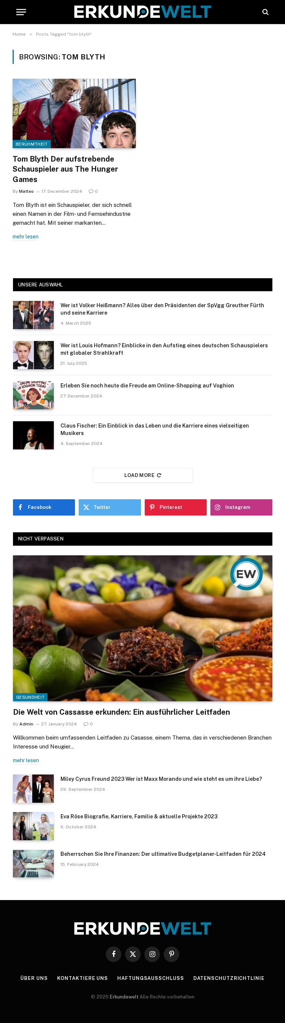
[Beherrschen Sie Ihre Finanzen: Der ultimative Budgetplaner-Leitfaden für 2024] (33, 864)
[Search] (265, 12)
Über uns (34, 978)
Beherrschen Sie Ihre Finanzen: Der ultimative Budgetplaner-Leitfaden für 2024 (163, 854)
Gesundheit (30, 697)
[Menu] (21, 12)
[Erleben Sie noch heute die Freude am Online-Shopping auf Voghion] (33, 395)
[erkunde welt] (142, 12)
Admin (26, 724)
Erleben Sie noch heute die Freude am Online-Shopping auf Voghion (147, 386)
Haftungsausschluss (150, 978)
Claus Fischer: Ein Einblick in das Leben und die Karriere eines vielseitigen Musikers (154, 429)
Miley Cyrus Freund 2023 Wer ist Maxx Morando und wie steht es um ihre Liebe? (161, 779)
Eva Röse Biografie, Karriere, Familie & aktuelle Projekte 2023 (138, 816)
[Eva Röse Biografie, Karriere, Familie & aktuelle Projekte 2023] (33, 826)
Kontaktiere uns (82, 978)
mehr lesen (26, 237)
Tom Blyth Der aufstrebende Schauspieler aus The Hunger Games (65, 169)
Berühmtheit (32, 144)
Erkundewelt (125, 997)
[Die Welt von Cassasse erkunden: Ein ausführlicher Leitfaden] (142, 628)
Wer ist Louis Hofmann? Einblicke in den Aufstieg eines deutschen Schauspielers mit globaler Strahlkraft (164, 349)
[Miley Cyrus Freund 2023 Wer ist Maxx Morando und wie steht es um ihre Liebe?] (33, 788)
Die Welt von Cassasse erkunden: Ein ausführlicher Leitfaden (121, 712)
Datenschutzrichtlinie (229, 978)
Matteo (26, 191)
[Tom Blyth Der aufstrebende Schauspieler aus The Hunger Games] (74, 113)
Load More (139, 475)
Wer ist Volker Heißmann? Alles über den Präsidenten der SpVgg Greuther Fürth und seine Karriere (162, 309)
